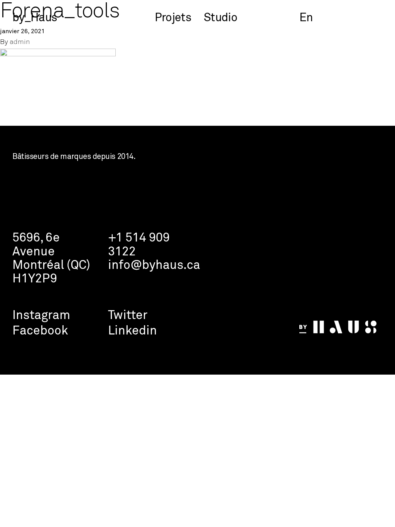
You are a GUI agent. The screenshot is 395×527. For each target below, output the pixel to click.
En (306, 18)
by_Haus (34, 18)
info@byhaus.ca (154, 265)
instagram (41, 315)
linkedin (132, 331)
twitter (127, 315)
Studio (220, 18)
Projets (173, 18)
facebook (40, 331)
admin (20, 42)
